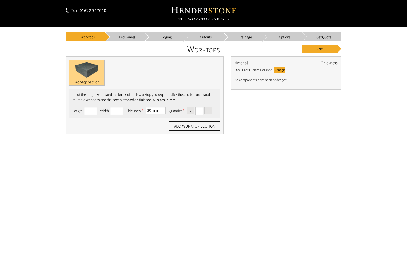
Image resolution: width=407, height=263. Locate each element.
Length (78, 110)
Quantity (175, 110)
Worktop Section (87, 82)
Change (280, 70)
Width (104, 110)
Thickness (133, 110)
